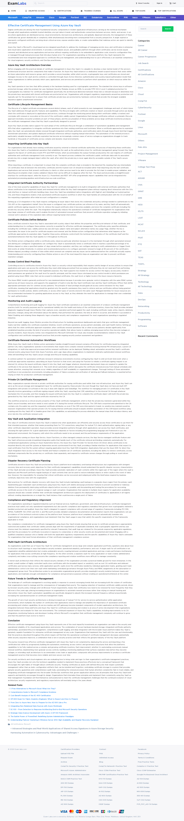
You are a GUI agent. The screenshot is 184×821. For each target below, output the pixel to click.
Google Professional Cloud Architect (152, 774)
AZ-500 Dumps (67, 804)
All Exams (118, 11)
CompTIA (26, 17)
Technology (143, 282)
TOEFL (141, 264)
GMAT (141, 191)
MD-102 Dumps (67, 800)
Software (142, 326)
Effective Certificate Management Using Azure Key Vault (44, 25)
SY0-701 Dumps (105, 779)
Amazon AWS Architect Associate (75, 774)
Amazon (40, 17)
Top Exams (140, 11)
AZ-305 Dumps (143, 787)
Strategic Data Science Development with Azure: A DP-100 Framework (39, 713)
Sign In (159, 3)
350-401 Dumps (143, 795)
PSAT (140, 238)
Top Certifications (167, 11)
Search (168, 29)
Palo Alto (142, 147)
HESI (140, 205)
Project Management (148, 154)
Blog (101, 762)
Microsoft (13, 17)
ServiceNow (113, 17)
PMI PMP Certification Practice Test (113, 774)
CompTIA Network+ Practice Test (113, 766)
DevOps (142, 300)
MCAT (141, 224)
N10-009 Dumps (143, 791)
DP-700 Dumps (67, 787)
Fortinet (75, 17)
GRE (140, 198)
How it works (143, 3)
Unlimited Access (36, 11)
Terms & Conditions (146, 757)
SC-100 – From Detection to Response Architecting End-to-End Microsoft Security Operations (49, 709)
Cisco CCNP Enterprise (146, 770)
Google (62, 17)
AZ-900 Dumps (105, 795)
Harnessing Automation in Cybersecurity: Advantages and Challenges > (45, 733)
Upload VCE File (67, 753)
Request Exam (67, 757)
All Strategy (144, 275)
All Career (142, 50)
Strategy (142, 271)
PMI (126, 17)
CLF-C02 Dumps (143, 800)
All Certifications (17, 724)
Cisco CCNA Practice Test (109, 770)
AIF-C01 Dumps (67, 791)
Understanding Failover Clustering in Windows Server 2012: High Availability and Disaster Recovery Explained (54, 720)
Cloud (141, 94)
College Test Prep (146, 167)
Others (141, 141)
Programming (144, 319)
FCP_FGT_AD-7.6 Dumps (147, 804)
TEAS (140, 257)
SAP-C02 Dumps (105, 787)
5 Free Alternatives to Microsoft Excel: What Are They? (33, 688)
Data (140, 293)
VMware (146, 17)
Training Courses (92, 11)
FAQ (101, 753)
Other (173, 17)
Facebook (142, 749)
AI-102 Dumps (104, 791)
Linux (140, 127)
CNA (140, 185)
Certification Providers (70, 749)
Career (141, 46)
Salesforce (160, 17)
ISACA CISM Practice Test (71, 779)
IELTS (140, 211)
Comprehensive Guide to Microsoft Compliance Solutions (33, 692)
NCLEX (141, 231)
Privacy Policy (144, 753)
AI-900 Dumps (143, 783)
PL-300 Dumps (67, 795)
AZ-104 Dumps (143, 779)
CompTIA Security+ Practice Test (74, 766)
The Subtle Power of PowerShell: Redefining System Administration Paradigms (42, 716)
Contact (102, 749)
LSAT (140, 218)
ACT (140, 172)
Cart (174, 3)
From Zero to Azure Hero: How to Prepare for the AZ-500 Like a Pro (39, 702)
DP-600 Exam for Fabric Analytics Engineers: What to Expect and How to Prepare (44, 699)
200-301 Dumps (67, 783)
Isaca (134, 17)
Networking (143, 306)
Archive (64, 762)
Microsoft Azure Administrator (73, 770)
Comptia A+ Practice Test (147, 766)
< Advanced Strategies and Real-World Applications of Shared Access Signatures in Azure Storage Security (62, 729)
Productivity (144, 313)
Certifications (64, 11)
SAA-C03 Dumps (105, 783)
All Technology (145, 286)
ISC (85, 17)
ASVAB (141, 178)
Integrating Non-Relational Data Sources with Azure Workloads (36, 706)
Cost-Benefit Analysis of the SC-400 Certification (31, 695)
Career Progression (147, 57)
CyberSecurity (145, 108)
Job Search (143, 63)
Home (13, 11)
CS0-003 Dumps (105, 800)
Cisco (51, 17)
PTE (140, 244)
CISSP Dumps (104, 804)
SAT (140, 251)
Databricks (97, 17)
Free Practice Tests (146, 762)
